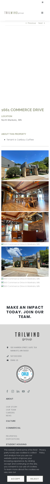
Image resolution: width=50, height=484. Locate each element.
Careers (10, 412)
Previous (32, 23)
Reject (35, 478)
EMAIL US (14, 360)
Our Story (11, 407)
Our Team (11, 409)
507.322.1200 (16, 356)
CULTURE (11, 421)
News (8, 415)
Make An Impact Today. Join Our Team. (25, 312)
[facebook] (7, 391)
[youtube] (23, 391)
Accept (15, 478)
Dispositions (13, 439)
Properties (11, 436)
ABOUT (9, 398)
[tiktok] (28, 391)
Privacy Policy (42, 451)
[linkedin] (18, 391)
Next (40, 23)
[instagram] (12, 391)
